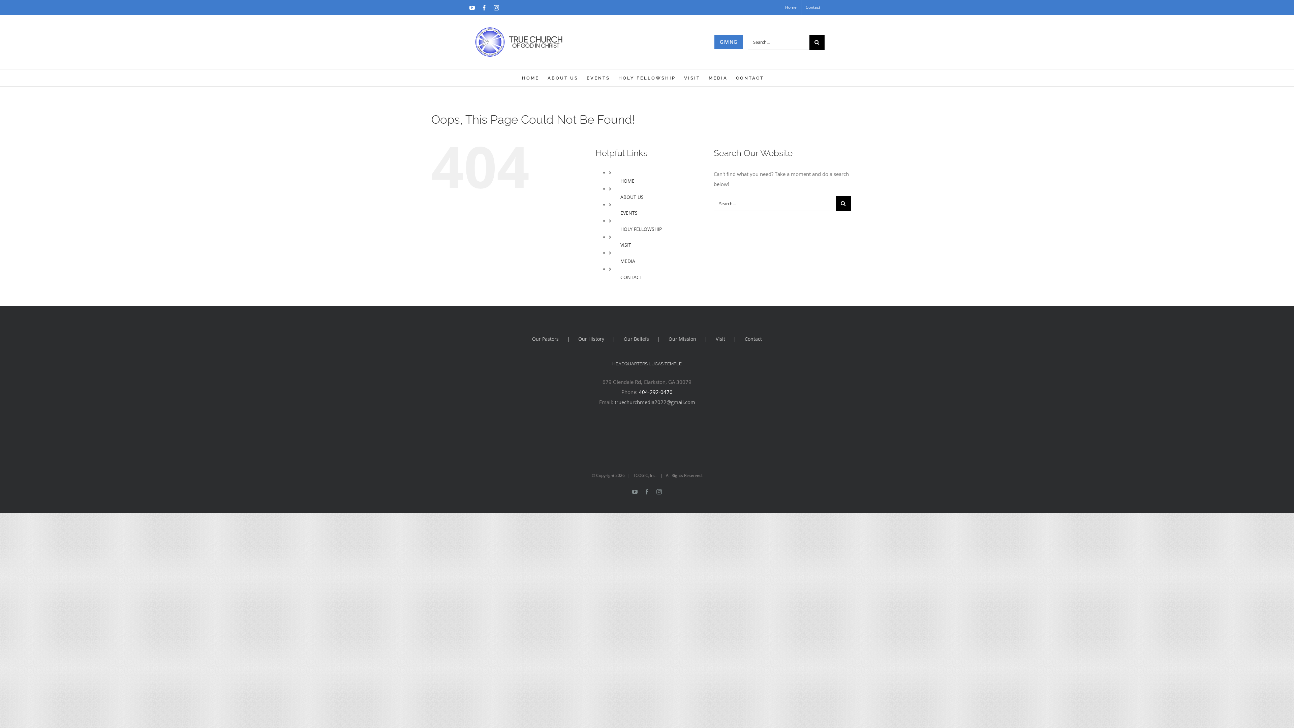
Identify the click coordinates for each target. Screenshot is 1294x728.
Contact (753, 339)
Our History (591, 339)
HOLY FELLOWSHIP (641, 229)
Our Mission (682, 339)
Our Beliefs (636, 339)
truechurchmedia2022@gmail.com (655, 402)
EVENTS (629, 213)
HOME (627, 181)
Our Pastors (545, 339)
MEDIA (627, 261)
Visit (720, 339)
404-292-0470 (656, 392)
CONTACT (631, 277)
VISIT (625, 245)
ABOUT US (632, 197)
